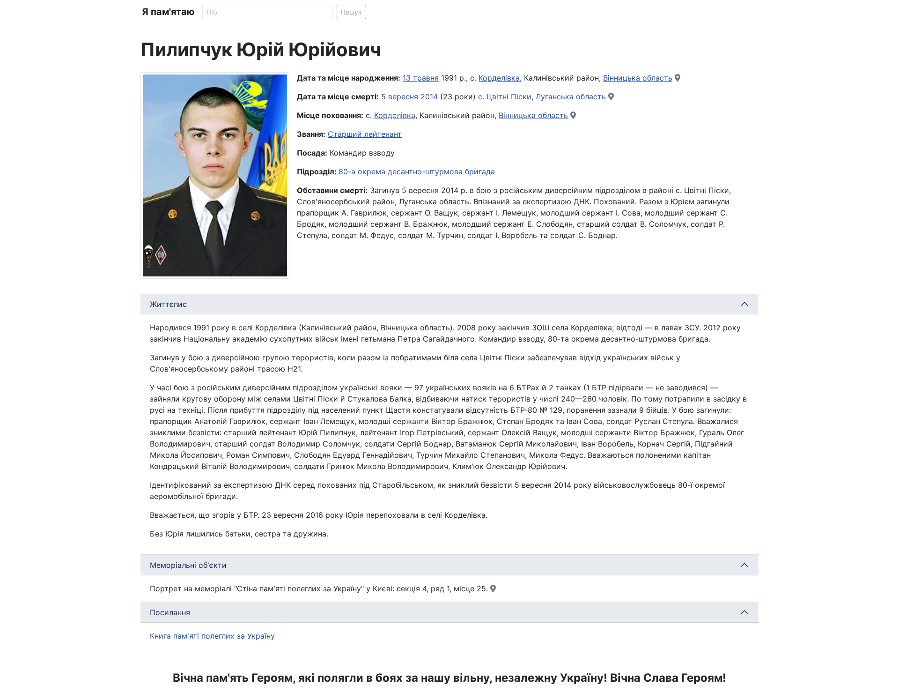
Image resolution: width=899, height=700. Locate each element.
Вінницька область (637, 77)
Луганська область (571, 96)
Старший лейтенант (365, 134)
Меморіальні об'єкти (188, 565)
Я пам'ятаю (168, 11)
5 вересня (399, 96)
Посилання (170, 612)
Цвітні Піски (508, 96)
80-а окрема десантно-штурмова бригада (417, 171)
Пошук (351, 12)
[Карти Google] (677, 77)
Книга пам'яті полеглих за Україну (212, 635)
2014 (429, 96)
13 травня (421, 77)
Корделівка (499, 77)
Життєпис (168, 304)
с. (482, 96)
